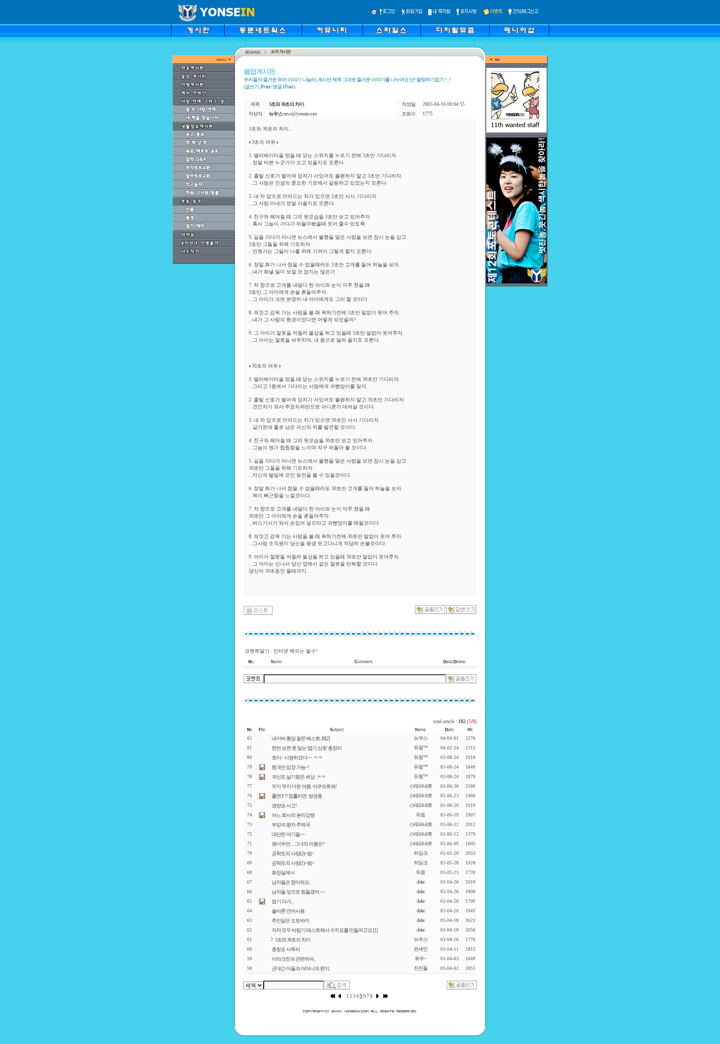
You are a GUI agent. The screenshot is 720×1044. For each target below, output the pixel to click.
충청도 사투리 (286, 949)
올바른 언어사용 (288, 911)
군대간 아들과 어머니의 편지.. (301, 968)
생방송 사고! (284, 806)
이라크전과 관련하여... (294, 959)
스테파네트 (420, 786)
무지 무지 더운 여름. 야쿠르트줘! (304, 786)
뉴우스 (421, 738)
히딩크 (421, 853)
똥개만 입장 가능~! (290, 767)
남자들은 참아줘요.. (291, 882)
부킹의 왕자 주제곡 (291, 825)
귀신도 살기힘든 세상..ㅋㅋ (298, 777)
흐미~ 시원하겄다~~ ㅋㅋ (297, 758)
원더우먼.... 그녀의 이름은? (298, 844)
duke (421, 882)
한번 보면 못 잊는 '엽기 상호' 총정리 (307, 748)
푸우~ (420, 958)
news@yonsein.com (300, 114)
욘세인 (421, 949)
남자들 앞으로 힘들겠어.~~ (298, 892)
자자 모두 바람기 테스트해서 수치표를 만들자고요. (325, 930)
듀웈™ (421, 748)
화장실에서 (283, 873)
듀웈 (420, 815)
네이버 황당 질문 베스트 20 (301, 738)
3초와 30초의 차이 (292, 940)
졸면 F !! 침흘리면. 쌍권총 (297, 796)
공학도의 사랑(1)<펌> (293, 863)
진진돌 (421, 968)
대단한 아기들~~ (288, 834)
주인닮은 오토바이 (290, 921)
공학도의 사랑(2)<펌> (293, 853)
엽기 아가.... (283, 901)
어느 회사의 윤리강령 (293, 815)
